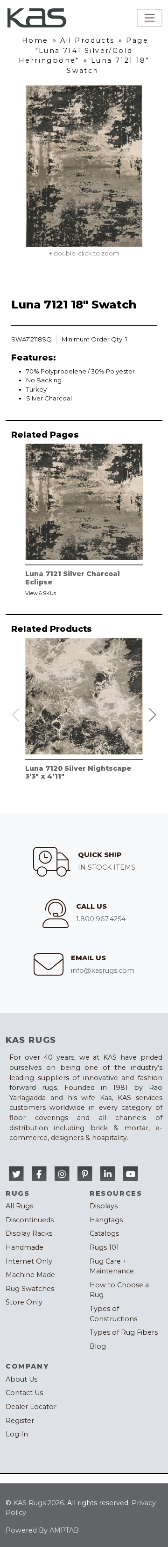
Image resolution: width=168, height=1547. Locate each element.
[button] (152, 715)
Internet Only (29, 1261)
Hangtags (106, 1220)
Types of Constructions (113, 1313)
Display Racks (29, 1233)
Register (20, 1420)
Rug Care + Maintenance (112, 1266)
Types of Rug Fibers (124, 1332)
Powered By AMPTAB (42, 1530)
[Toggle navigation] (149, 18)
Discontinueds (30, 1220)
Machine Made (30, 1275)
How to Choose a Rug (119, 1290)
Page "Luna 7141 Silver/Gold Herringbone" (83, 50)
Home (35, 40)
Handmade (24, 1247)
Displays (104, 1206)
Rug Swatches (30, 1289)
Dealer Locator (31, 1407)
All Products (87, 40)
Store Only (24, 1302)
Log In (17, 1434)
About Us (21, 1379)
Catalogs (104, 1233)
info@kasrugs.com (102, 970)
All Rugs (19, 1206)
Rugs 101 (104, 1247)
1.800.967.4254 (101, 919)
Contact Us (24, 1393)
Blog (98, 1346)
